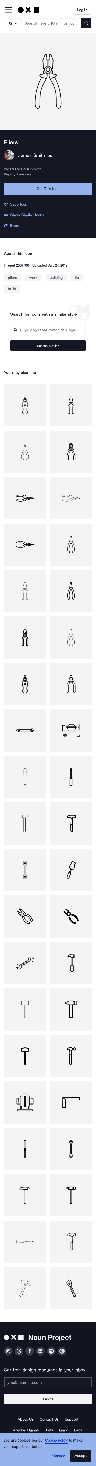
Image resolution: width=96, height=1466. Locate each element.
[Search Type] (13, 23)
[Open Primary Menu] (8, 10)
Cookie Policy (56, 1440)
